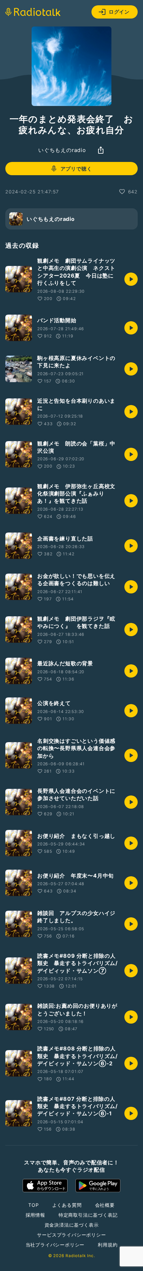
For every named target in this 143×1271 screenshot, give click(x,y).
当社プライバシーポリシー (55, 1244)
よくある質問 (67, 1205)
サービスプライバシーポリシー (71, 1235)
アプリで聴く (76, 169)
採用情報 (35, 1215)
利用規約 (107, 1244)
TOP (33, 1205)
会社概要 (105, 1205)
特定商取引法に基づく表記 (88, 1215)
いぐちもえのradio (62, 150)
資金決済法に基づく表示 (72, 1225)
